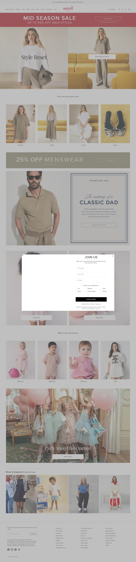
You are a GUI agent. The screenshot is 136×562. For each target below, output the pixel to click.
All (79, 288)
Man (104, 288)
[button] (112, 256)
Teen (79, 291)
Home (105, 291)
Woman (90, 288)
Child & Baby (92, 291)
